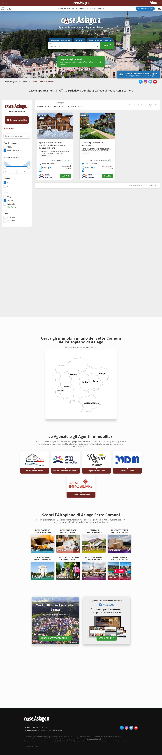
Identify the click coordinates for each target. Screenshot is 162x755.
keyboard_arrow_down (48, 106)
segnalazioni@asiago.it (94, 739)
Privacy (112, 741)
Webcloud (105, 741)
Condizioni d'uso (120, 741)
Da (6, 172)
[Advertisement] (17, 266)
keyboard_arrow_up (45, 106)
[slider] (4, 166)
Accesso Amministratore (31, 746)
